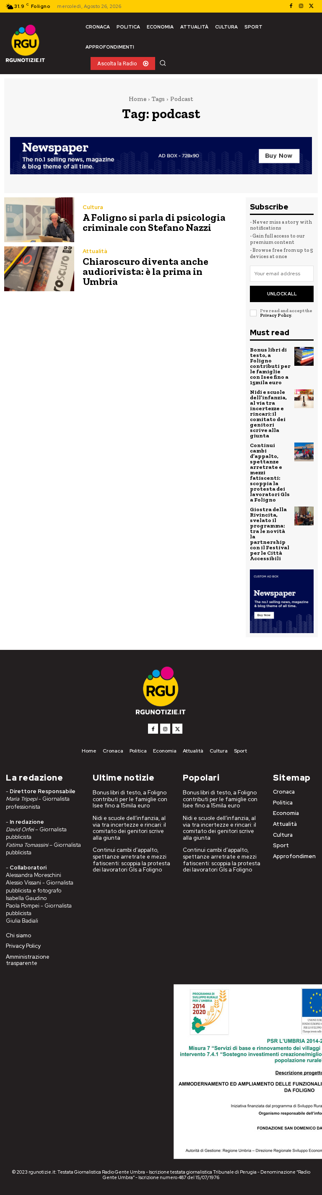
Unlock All (282, 294)
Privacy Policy (275, 315)
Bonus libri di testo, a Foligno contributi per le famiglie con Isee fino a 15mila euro (270, 366)
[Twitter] (311, 6)
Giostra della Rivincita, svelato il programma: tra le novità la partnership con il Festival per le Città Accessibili (269, 533)
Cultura (93, 207)
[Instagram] (301, 6)
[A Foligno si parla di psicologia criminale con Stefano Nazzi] (39, 219)
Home (137, 99)
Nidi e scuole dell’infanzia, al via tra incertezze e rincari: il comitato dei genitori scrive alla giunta (268, 414)
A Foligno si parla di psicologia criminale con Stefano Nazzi (154, 222)
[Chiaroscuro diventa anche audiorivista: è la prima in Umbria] (39, 268)
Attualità (95, 251)
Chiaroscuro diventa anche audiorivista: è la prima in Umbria (145, 271)
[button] (162, 62)
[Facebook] (291, 6)
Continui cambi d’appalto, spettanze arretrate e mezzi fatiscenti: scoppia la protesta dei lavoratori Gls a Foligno (131, 859)
